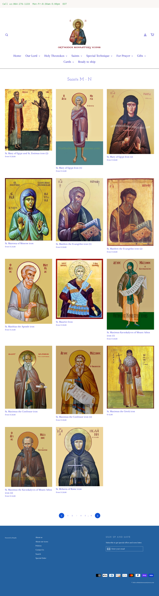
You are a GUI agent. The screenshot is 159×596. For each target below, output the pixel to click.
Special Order (41, 558)
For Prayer (124, 56)
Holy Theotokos (54, 56)
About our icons (42, 541)
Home (17, 56)
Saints (75, 56)
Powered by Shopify (11, 538)
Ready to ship (86, 61)
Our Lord (31, 56)
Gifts (140, 56)
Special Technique (98, 56)
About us (39, 537)
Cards (68, 61)
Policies (38, 546)
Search (38, 554)
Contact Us (40, 550)
